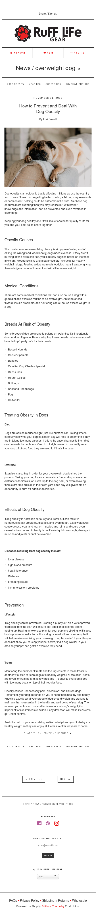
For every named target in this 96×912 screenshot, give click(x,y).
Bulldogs (13, 383)
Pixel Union (72, 906)
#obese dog (53, 746)
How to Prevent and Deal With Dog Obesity (48, 108)
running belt (80, 634)
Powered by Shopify (28, 906)
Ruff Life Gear (53, 869)
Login (42, 13)
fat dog (36, 84)
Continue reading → (58, 733)
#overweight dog (77, 746)
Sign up (52, 13)
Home (26, 804)
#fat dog (35, 746)
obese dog (54, 84)
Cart (48, 52)
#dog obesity (15, 746)
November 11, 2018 (48, 97)
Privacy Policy (29, 900)
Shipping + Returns (55, 900)
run (61, 477)
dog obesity (16, 84)
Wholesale (79, 900)
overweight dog (78, 84)
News (23, 67)
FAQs (13, 900)
